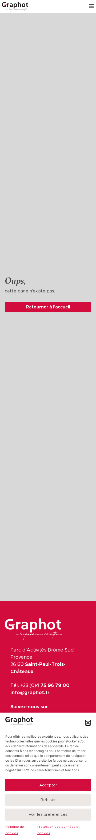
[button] (88, 722)
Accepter (48, 785)
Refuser (48, 800)
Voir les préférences (48, 815)
